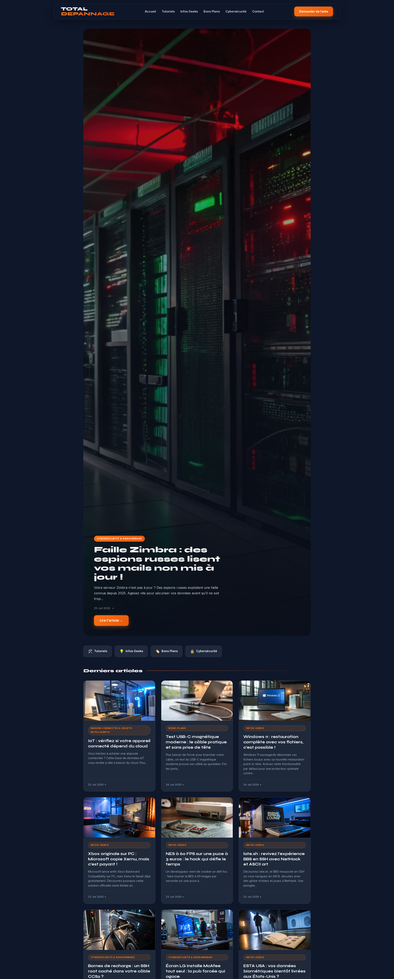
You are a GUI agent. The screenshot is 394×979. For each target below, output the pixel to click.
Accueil (150, 11)
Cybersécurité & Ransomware (119, 538)
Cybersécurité (236, 11)
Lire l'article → (111, 620)
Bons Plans (212, 11)
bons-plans (177, 728)
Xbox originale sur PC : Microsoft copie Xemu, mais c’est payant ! (118, 859)
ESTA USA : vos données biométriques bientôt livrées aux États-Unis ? (274, 971)
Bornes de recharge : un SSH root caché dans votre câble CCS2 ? (119, 971)
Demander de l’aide (313, 11)
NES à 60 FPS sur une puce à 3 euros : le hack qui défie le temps (197, 859)
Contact (258, 11)
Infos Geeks (189, 11)
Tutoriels (168, 11)
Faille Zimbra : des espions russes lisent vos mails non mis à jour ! (157, 563)
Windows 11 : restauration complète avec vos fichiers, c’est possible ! (273, 742)
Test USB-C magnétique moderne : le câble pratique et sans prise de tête (196, 742)
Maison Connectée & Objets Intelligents (111, 730)
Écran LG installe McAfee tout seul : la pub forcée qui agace (195, 971)
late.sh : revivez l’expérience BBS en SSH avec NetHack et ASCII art (274, 859)
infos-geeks (255, 728)
